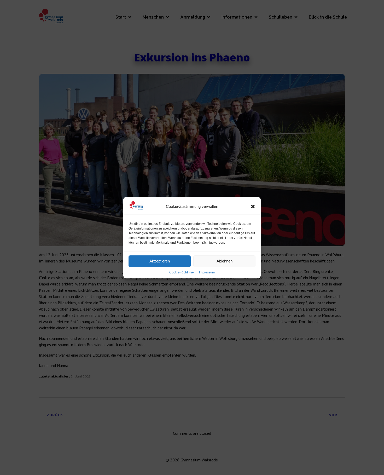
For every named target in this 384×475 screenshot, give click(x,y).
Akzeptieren (159, 261)
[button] (252, 206)
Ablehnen (224, 261)
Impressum (207, 272)
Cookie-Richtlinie (181, 272)
